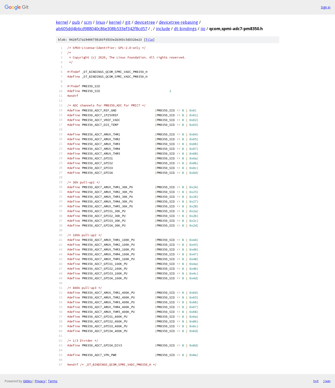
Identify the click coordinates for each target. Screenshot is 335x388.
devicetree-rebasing (178, 22)
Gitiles (27, 381)
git (128, 22)
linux (100, 22)
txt (316, 381)
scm (88, 22)
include (163, 28)
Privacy (40, 381)
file (149, 40)
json (326, 381)
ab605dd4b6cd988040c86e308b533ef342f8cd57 (101, 28)
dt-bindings (185, 28)
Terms (52, 381)
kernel (62, 22)
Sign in (325, 7)
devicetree (144, 22)
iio (203, 28)
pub (76, 22)
